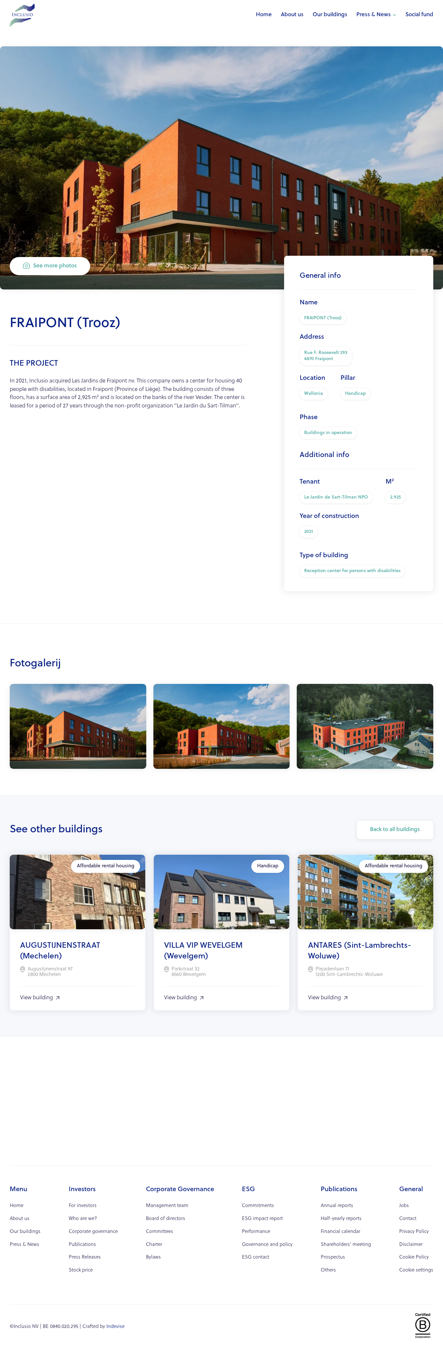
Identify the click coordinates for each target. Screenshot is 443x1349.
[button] (376, 15)
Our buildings (330, 15)
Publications (82, 1245)
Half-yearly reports (341, 1219)
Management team (167, 1206)
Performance (256, 1232)
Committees (159, 1232)
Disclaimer (411, 1245)
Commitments (258, 1206)
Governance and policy (267, 1245)
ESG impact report (262, 1219)
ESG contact (255, 1257)
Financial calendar (340, 1232)
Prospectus (333, 1257)
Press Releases (85, 1257)
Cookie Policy (414, 1257)
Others (328, 1270)
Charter (154, 1245)
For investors (83, 1206)
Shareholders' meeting (346, 1245)
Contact (407, 1219)
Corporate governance (93, 1232)
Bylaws (153, 1257)
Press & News (373, 15)
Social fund (419, 15)
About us (292, 15)
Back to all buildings (395, 830)
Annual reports (337, 1206)
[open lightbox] (78, 726)
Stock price (81, 1270)
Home (264, 15)
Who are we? (83, 1219)
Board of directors (165, 1219)
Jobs (404, 1206)
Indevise (115, 1327)
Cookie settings (416, 1270)
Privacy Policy (414, 1232)
